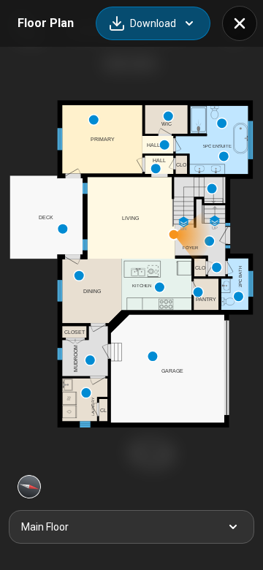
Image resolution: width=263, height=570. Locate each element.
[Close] (239, 23)
